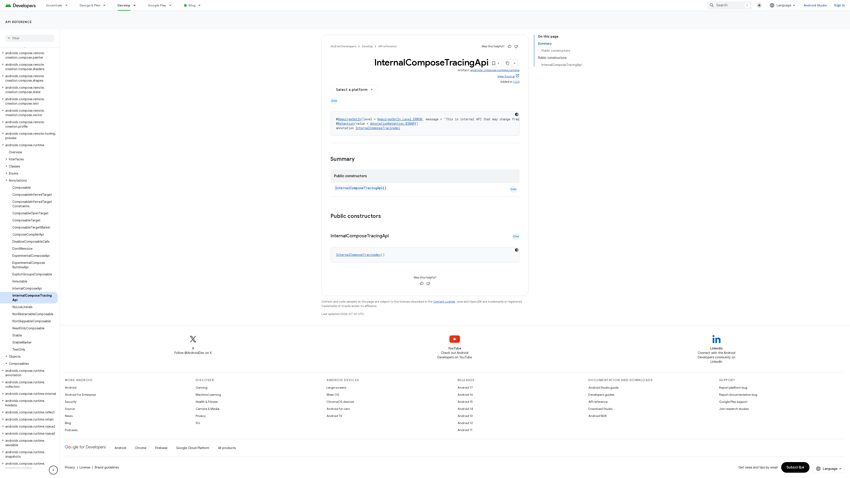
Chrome (140, 448)
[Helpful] (509, 46)
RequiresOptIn (349, 119)
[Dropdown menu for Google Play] (172, 5)
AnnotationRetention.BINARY (393, 123)
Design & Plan (90, 5)
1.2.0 (516, 82)
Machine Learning (208, 395)
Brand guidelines (107, 467)
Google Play (157, 5)
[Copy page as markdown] (508, 63)
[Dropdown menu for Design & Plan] (106, 5)
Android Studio (815, 5)
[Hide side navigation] (53, 470)
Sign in (839, 5)
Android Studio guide (603, 388)
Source (70, 409)
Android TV (334, 416)
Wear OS (332, 395)
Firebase (161, 448)
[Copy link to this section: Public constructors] (386, 216)
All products (227, 448)
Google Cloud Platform (192, 448)
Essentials (54, 5)
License (84, 467)
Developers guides (601, 395)
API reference (18, 22)
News (69, 416)
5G (198, 423)
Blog (192, 5)
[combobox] (729, 5)
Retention (346, 123)
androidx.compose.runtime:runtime (495, 70)
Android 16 (465, 395)
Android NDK (597, 416)
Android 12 (465, 423)
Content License (444, 301)
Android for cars (338, 409)
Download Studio (600, 409)
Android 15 (465, 402)
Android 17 (465, 388)
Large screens (336, 388)
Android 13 (465, 416)
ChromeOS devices (340, 402)
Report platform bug (733, 388)
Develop (124, 5)
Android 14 (465, 409)
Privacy (201, 416)
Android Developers (343, 46)
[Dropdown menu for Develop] (137, 5)
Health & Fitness (207, 402)
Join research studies (734, 409)
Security (70, 402)
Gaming (201, 388)
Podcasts (71, 430)
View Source (506, 76)
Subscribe (795, 467)
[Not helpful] (516, 46)
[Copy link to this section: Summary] (359, 159)
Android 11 (465, 430)
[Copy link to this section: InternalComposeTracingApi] (393, 236)
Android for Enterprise (80, 395)
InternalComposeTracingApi (377, 128)
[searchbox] (29, 38)
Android (70, 388)
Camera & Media (207, 409)
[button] (29, 55)
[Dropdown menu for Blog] (201, 5)
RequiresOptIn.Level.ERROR (399, 119)
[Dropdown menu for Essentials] (68, 5)
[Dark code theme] (516, 114)
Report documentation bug (738, 395)
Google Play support (733, 402)
